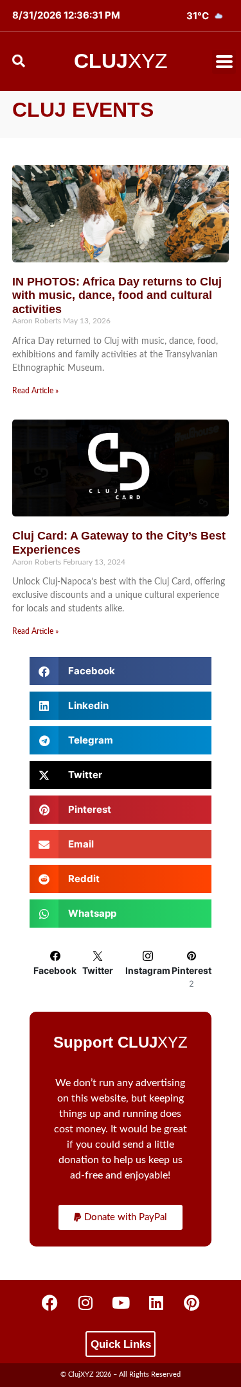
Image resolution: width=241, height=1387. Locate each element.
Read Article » (35, 391)
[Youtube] (121, 1302)
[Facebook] (50, 1302)
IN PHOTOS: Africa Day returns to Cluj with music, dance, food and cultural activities (117, 295)
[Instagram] (85, 1302)
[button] (224, 62)
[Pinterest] (191, 1302)
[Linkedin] (156, 1302)
